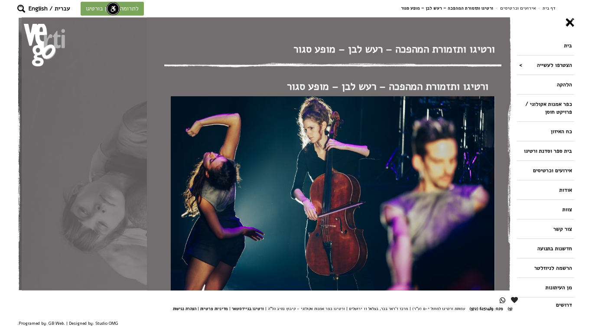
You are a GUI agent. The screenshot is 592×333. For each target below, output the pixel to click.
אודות (565, 189)
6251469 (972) (481, 308)
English (38, 8)
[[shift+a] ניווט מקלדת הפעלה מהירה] (113, 8)
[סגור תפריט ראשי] (545, 22)
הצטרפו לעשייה (554, 65)
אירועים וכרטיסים (518, 8)
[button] (21, 9)
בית (568, 45)
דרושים (564, 304)
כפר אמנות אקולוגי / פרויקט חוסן (548, 107)
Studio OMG (106, 323)
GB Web (56, 323)
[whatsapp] (502, 300)
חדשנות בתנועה (554, 248)
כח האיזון (561, 131)
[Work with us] (515, 300)
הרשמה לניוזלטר (553, 267)
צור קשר (562, 228)
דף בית (549, 8)
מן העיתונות (559, 287)
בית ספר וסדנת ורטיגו (548, 150)
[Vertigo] (44, 45)
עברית (62, 8)
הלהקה (564, 84)
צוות (567, 209)
